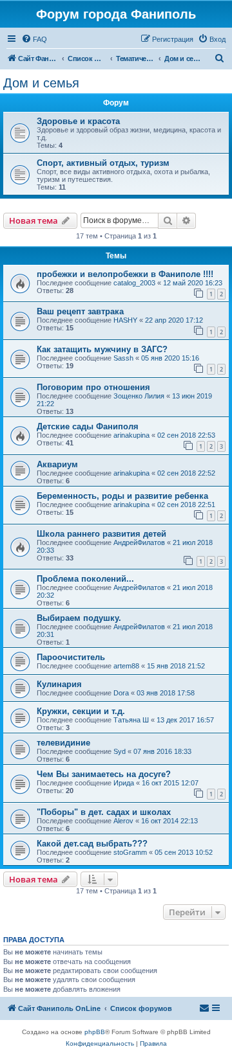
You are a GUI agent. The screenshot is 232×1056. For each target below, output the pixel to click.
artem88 (126, 666)
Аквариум (57, 464)
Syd (119, 751)
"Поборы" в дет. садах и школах (104, 812)
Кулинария (59, 684)
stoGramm (130, 852)
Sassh (123, 358)
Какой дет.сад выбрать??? (92, 843)
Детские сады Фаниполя (88, 426)
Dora (121, 693)
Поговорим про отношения (93, 387)
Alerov (123, 821)
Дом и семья (41, 83)
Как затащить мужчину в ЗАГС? (102, 349)
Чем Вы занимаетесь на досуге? (104, 774)
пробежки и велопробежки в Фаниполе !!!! (125, 274)
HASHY (125, 320)
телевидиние (63, 742)
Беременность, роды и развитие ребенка (122, 496)
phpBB (94, 1031)
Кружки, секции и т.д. (81, 711)
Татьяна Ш (131, 720)
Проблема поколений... (85, 579)
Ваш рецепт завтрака (80, 311)
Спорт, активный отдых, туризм (103, 163)
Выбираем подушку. (79, 618)
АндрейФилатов (139, 542)
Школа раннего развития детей (101, 534)
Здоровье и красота (78, 121)
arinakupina (131, 435)
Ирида (123, 783)
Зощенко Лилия (138, 396)
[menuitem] (34, 39)
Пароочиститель (71, 657)
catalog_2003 (134, 283)
